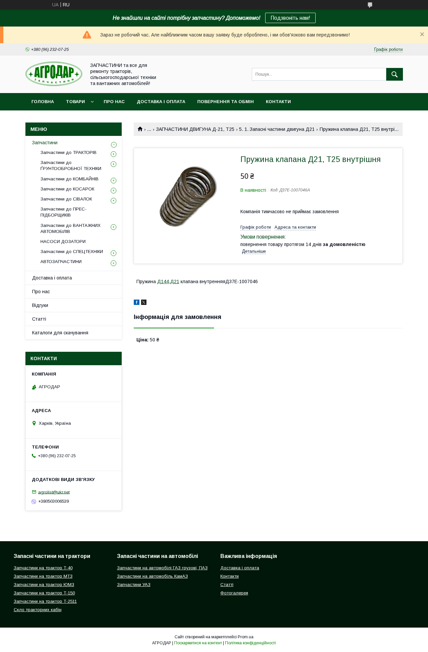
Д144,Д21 (168, 281)
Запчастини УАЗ (133, 584)
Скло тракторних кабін (38, 609)
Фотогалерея (234, 592)
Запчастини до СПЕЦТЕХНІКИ (71, 251)
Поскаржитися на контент (198, 643)
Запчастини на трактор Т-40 (43, 567)
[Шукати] (394, 74)
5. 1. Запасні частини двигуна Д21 (277, 129)
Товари (75, 101)
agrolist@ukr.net (54, 491)
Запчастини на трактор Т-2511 (45, 601)
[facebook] (136, 303)
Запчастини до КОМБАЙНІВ (69, 178)
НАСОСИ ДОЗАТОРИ (63, 241)
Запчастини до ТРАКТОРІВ (68, 152)
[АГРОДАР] (53, 84)
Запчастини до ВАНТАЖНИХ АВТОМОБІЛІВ (70, 228)
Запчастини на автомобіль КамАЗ (152, 576)
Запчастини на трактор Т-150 (44, 592)
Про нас (114, 101)
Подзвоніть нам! (290, 18)
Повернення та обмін (225, 101)
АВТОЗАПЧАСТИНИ (61, 261)
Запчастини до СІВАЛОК (66, 198)
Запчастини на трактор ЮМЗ (44, 584)
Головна (42, 101)
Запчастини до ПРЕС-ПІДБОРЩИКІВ (63, 212)
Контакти (278, 101)
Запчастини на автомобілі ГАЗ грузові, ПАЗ (162, 567)
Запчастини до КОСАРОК (67, 188)
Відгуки (40, 305)
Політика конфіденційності (250, 643)
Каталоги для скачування (60, 332)
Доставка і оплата (161, 101)
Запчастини (45, 142)
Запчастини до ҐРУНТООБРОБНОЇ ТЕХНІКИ (70, 165)
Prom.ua (245, 637)
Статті (39, 319)
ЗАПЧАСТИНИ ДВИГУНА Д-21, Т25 (195, 129)
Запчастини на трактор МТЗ (43, 576)
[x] (143, 303)
